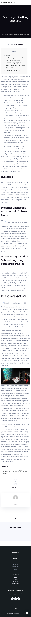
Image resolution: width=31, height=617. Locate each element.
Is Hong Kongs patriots (12, 70)
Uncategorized (9, 34)
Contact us (15, 566)
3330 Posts (15, 501)
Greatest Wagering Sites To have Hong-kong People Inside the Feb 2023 (15, 65)
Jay (11, 44)
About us (15, 564)
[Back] (15, 518)
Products (15, 569)
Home (3, 34)
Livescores (8, 55)
